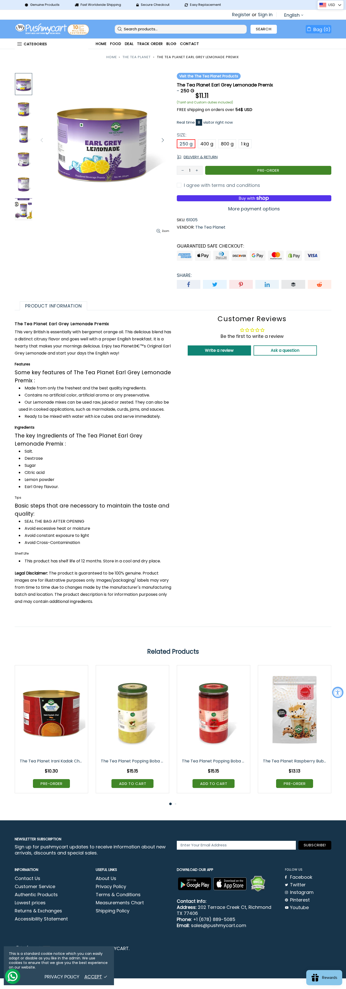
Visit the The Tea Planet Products (208, 76)
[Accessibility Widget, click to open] (337, 692)
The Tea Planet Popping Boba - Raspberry (214, 761)
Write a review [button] (219, 350)
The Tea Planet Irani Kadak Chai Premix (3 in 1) (52, 761)
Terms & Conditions (118, 895)
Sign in (265, 15)
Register (241, 15)
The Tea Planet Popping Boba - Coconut (133, 761)
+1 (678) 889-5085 (214, 919)
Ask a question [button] (285, 350)
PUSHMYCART (53, 29)
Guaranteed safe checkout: (210, 246)
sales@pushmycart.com (218, 925)
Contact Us (27, 878)
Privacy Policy (111, 887)
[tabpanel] (51, 733)
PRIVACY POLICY (62, 977)
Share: (184, 275)
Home (111, 57)
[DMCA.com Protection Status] (258, 883)
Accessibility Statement (41, 919)
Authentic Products (36, 895)
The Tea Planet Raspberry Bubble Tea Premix (295, 761)
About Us (106, 878)
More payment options (254, 209)
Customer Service (35, 887)
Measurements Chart (120, 903)
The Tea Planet (137, 57)
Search (264, 29)
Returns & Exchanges (38, 911)
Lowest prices (30, 903)
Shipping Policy (112, 911)
